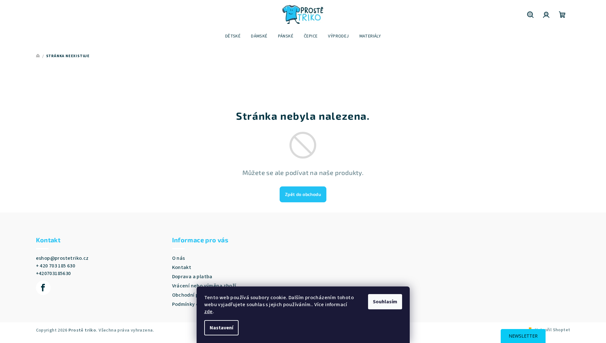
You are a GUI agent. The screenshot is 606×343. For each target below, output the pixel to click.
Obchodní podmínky (195, 295)
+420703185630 (53, 273)
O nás (178, 258)
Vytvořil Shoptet (552, 330)
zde (208, 311)
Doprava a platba (192, 276)
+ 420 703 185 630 (55, 265)
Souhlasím (385, 301)
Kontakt (182, 267)
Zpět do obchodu (303, 194)
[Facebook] (43, 287)
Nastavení (221, 327)
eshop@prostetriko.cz (62, 258)
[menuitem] (233, 36)
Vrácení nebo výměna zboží (204, 285)
